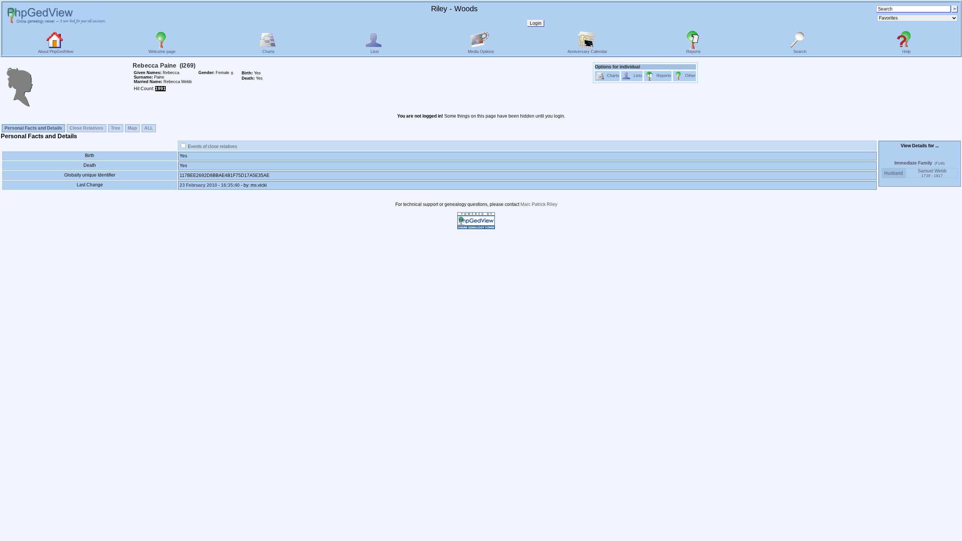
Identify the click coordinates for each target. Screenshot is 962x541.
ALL (148, 128)
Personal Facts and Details (33, 128)
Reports (693, 51)
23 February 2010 (198, 185)
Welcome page (161, 51)
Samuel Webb (932, 173)
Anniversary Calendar (587, 51)
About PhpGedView (55, 51)
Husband (893, 173)
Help (906, 51)
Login (536, 23)
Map (132, 128)
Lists (375, 51)
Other (690, 75)
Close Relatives (86, 128)
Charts (268, 51)
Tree (115, 128)
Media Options (481, 51)
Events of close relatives (212, 146)
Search (799, 51)
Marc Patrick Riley (538, 204)
